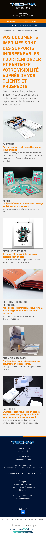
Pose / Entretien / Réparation (23, 487)
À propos (23, 13)
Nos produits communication (23, 21)
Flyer (6, 200)
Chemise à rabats (14, 358)
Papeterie (9, 408)
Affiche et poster (15, 251)
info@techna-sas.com (23, 459)
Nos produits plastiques (23, 25)
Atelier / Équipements (23, 484)
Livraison (23, 490)
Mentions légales (23, 498)
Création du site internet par (23, 525)
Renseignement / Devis (23, 15)
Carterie (8, 144)
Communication (9, 30)
